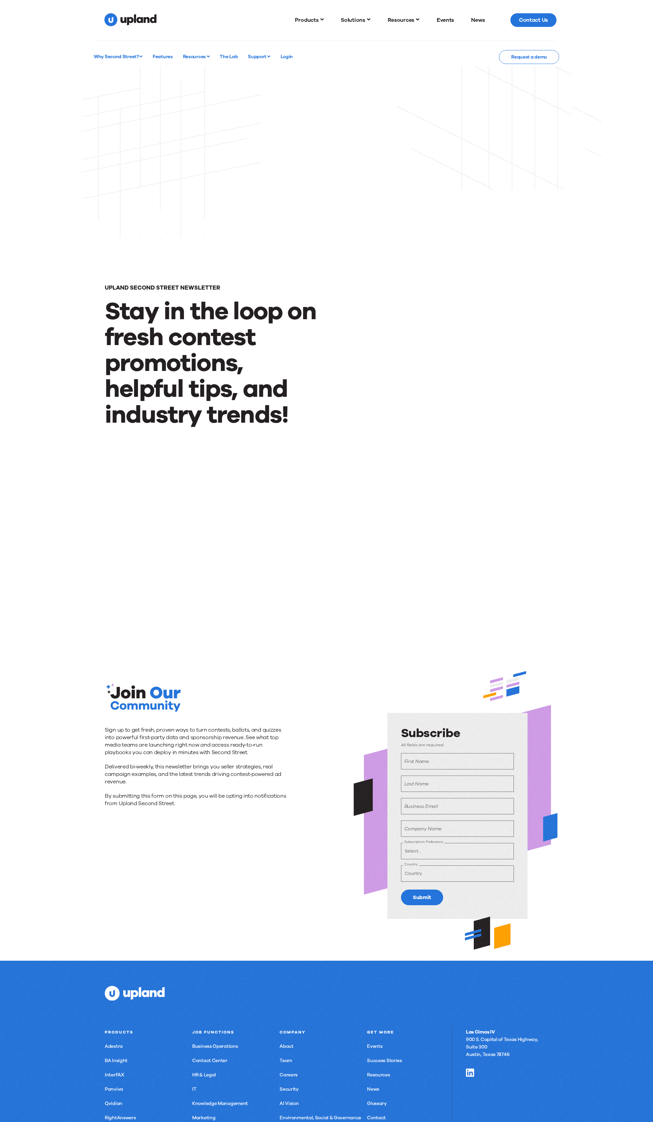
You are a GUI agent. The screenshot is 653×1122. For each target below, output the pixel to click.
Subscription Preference (423, 842)
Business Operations (215, 1046)
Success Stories (384, 1060)
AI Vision (289, 1103)
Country (411, 864)
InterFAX (114, 1075)
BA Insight (116, 1060)
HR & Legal (204, 1075)
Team (286, 1060)
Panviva (114, 1089)
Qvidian (113, 1103)
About (287, 1046)
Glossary (377, 1103)
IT (194, 1089)
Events (374, 1046)
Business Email (421, 806)
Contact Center (210, 1060)
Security (289, 1089)
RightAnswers (120, 1118)
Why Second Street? (116, 56)
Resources (195, 56)
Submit (422, 897)
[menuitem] (309, 20)
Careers (289, 1075)
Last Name (416, 784)
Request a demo (529, 57)
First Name (416, 761)
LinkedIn (470, 1073)
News (373, 1089)
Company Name (422, 829)
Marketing (203, 1118)
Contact (376, 1118)
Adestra (114, 1046)
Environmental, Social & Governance (320, 1118)
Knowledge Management (220, 1103)
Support (257, 56)
